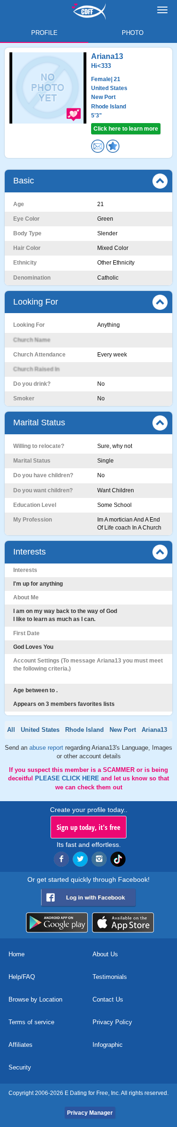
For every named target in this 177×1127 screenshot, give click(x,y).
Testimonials (110, 976)
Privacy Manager (90, 1113)
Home (16, 954)
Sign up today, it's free (88, 827)
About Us (105, 954)
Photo (132, 32)
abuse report (47, 747)
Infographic (108, 1044)
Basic (23, 180)
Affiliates (20, 1044)
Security (19, 1067)
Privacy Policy (112, 1022)
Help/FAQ (21, 976)
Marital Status (39, 422)
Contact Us (108, 999)
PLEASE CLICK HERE (68, 778)
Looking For (35, 302)
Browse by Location (35, 999)
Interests (29, 551)
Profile (44, 32)
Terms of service (31, 1022)
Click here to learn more (125, 128)
